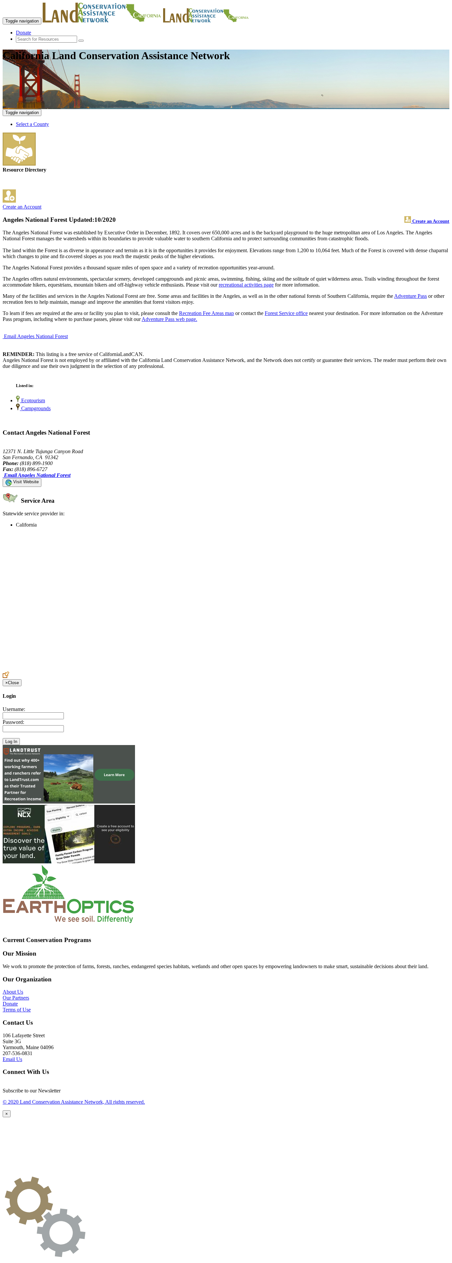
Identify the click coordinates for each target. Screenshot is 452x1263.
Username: (14, 709)
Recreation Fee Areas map (206, 313)
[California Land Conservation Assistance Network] (102, 20)
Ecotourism (32, 400)
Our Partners (16, 998)
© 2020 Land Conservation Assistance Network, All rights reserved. (74, 1102)
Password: (13, 722)
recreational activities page (246, 285)
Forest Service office (286, 313)
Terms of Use (17, 1009)
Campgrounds (35, 408)
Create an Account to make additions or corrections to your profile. (72, 668)
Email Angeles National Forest (36, 336)
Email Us (12, 1059)
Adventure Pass (410, 296)
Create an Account (22, 207)
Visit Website (25, 481)
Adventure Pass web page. (169, 319)
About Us (13, 992)
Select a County (32, 124)
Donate (23, 32)
